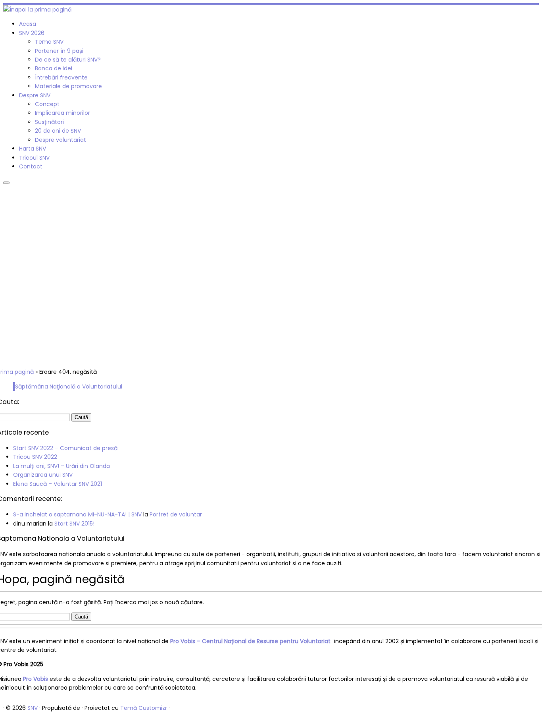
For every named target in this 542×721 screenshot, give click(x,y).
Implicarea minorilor (62, 113)
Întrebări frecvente (61, 77)
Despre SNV (34, 95)
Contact (30, 166)
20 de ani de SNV (58, 131)
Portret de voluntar (176, 514)
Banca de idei (53, 68)
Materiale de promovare (68, 86)
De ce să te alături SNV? (68, 60)
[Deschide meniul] (6, 183)
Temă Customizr (143, 708)
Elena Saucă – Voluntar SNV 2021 (57, 484)
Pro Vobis (35, 679)
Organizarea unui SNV (43, 475)
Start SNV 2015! (74, 524)
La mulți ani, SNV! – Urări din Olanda (61, 466)
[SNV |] (37, 10)
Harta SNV (32, 149)
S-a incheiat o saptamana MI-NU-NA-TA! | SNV (77, 514)
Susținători (49, 122)
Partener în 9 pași (59, 51)
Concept (47, 104)
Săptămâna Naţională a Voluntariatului (68, 386)
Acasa (27, 24)
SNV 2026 (31, 33)
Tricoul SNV (34, 158)
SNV (32, 708)
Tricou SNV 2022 (35, 457)
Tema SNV (49, 42)
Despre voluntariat (60, 140)
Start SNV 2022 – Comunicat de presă (65, 448)
